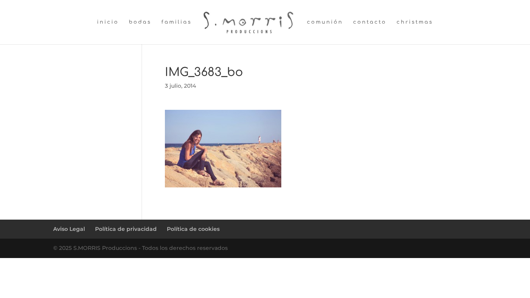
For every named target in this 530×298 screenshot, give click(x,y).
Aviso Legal (69, 228)
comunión (325, 22)
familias (176, 22)
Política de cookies (193, 228)
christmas (415, 22)
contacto (369, 22)
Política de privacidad (126, 228)
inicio (108, 22)
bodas (140, 22)
